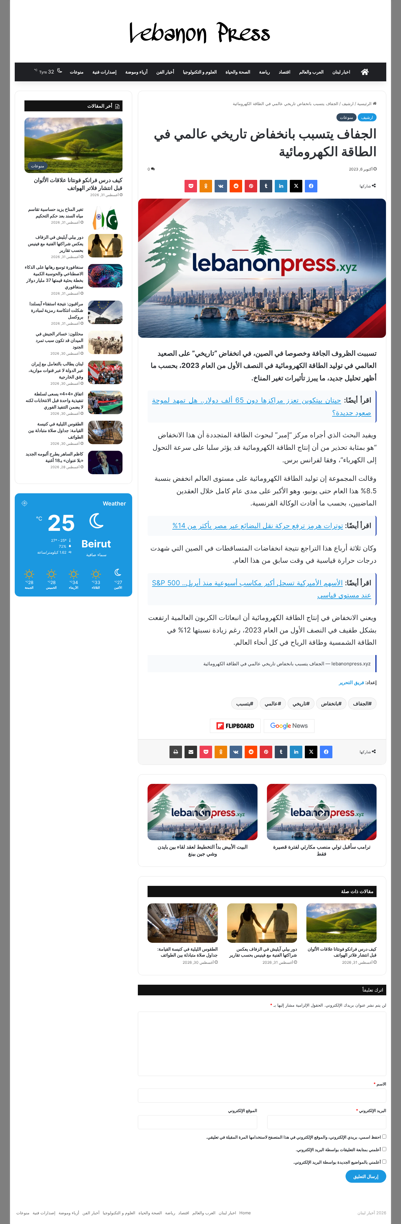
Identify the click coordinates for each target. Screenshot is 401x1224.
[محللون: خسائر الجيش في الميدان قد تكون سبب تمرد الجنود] (105, 342)
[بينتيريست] (251, 186)
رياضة (264, 71)
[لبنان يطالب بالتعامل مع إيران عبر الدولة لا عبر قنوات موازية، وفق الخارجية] (105, 372)
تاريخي (299, 703)
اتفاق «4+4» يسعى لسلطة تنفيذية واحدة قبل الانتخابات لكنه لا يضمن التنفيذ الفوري (54, 400)
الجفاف (360, 703)
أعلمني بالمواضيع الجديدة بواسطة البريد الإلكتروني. (337, 1162)
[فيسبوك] (311, 186)
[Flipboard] (235, 726)
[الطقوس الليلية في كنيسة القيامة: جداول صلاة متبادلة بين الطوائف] (183, 923)
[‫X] (296, 186)
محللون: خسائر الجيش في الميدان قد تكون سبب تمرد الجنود (59, 340)
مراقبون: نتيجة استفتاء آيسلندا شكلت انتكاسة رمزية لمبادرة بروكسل (56, 310)
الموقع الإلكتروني (242, 1110)
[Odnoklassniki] (206, 186)
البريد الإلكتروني (371, 1110)
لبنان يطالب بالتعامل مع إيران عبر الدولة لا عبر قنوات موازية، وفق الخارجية (56, 370)
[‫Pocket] (191, 186)
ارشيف (348, 103)
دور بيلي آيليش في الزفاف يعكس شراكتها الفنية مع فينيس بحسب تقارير (55, 243)
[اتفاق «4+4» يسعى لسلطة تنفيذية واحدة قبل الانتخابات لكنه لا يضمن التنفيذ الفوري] (105, 402)
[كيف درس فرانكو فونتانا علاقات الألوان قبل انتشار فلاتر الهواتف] (341, 923)
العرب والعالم (311, 71)
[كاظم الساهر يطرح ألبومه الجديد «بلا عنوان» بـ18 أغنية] (105, 462)
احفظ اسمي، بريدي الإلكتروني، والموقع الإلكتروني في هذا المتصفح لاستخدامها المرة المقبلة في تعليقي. (293, 1137)
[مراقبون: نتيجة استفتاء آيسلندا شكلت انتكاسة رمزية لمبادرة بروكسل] (105, 312)
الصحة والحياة (238, 71)
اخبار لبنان (341, 71)
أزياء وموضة (136, 71)
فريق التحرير (351, 682)
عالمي (271, 703)
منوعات (77, 71)
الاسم (379, 1083)
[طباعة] (175, 752)
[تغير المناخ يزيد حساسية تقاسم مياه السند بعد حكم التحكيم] (105, 218)
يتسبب (243, 703)
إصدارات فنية (104, 71)
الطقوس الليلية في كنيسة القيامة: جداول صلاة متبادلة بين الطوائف (55, 430)
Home (245, 1212)
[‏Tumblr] (266, 186)
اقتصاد (284, 71)
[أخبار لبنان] (200, 31)
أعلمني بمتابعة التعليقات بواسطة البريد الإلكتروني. (338, 1149)
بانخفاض (329, 703)
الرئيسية (365, 103)
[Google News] (289, 726)
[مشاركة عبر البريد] (191, 752)
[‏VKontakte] (221, 186)
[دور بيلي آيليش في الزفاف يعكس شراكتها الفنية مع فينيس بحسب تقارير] (262, 923)
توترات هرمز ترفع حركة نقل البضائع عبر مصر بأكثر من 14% (257, 525)
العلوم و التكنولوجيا (200, 71)
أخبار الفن (165, 71)
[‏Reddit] (236, 186)
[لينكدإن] (281, 186)
